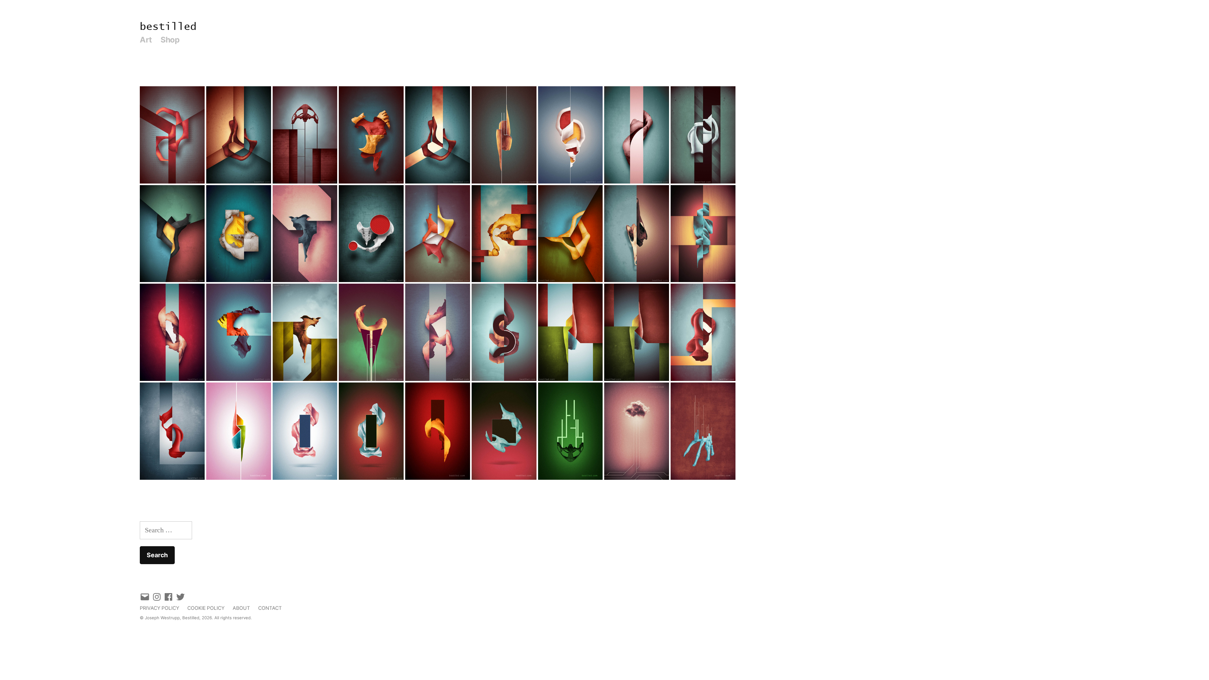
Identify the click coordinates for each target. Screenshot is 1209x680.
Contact (270, 608)
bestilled (168, 27)
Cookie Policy (205, 608)
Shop (170, 39)
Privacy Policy (159, 608)
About (241, 608)
